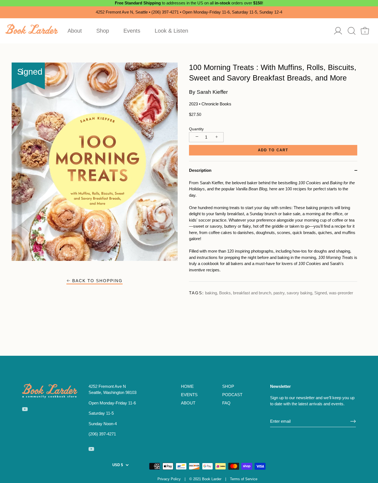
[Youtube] (25, 408)
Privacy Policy (169, 479)
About (75, 31)
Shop (102, 31)
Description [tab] (200, 170)
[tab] (273, 231)
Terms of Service (243, 479)
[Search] (351, 31)
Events (131, 31)
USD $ (117, 465)
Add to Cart (273, 150)
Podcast (232, 394)
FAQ (226, 403)
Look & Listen (171, 31)
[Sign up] (353, 421)
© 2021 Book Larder (205, 479)
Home (187, 386)
